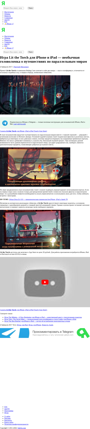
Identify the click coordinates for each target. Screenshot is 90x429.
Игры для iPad (22, 325)
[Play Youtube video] (45, 282)
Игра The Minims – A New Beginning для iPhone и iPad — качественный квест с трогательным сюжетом (43, 317)
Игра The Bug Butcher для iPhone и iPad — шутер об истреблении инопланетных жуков (37, 321)
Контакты (8, 420)
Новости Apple (47, 325)
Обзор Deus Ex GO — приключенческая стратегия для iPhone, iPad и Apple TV (38, 199)
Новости (7, 16)
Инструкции (9, 12)
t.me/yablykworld (19, 124)
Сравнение (8, 18)
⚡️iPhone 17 (9, 24)
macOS (7, 20)
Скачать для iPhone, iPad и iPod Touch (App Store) (23, 131)
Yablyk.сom (21, 428)
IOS (5, 22)
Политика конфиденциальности (16, 424)
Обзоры (7, 14)
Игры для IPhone (35, 325)
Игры (6, 413)
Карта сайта (8, 422)
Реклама (7, 418)
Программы (8, 411)
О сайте (7, 416)
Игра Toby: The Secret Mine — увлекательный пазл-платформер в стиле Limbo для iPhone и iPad (40, 319)
